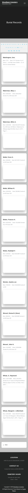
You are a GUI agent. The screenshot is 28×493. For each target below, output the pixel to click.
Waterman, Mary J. (9, 91)
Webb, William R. (9, 188)
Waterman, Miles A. (9, 122)
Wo (19, 50)
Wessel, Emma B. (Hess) (11, 313)
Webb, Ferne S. (8, 157)
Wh (14, 50)
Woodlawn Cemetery (10, 2)
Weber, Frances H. (9, 219)
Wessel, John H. (8, 344)
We (11, 50)
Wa (8, 50)
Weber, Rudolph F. (9, 251)
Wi (16, 50)
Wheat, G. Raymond (10, 375)
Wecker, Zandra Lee (9, 282)
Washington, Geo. (9, 57)
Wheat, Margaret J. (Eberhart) (13, 411)
